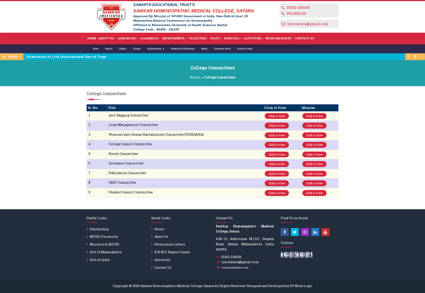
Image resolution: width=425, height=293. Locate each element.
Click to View (277, 116)
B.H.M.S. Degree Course (172, 252)
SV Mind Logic (301, 286)
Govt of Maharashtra (106, 252)
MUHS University (104, 236)
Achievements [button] (154, 48)
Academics (149, 38)
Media (204, 48)
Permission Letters (170, 244)
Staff (215, 38)
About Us (106, 38)
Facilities (197, 38)
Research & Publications (183, 48)
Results (108, 48)
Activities (252, 38)
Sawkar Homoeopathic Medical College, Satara (177, 286)
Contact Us (304, 38)
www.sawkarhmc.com (234, 267)
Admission (127, 38)
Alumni (137, 48)
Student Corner (245, 48)
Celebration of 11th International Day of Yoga (67, 56)
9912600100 (296, 13)
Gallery (122, 48)
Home (91, 38)
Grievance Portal (222, 48)
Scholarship (99, 229)
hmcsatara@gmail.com (307, 23)
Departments (173, 38)
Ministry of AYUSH (104, 244)
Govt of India (100, 260)
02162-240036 (298, 7)
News (96, 48)
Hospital (231, 38)
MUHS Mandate (278, 38)
